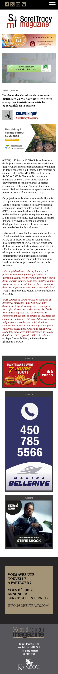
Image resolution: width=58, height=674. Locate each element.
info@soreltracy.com (28, 606)
